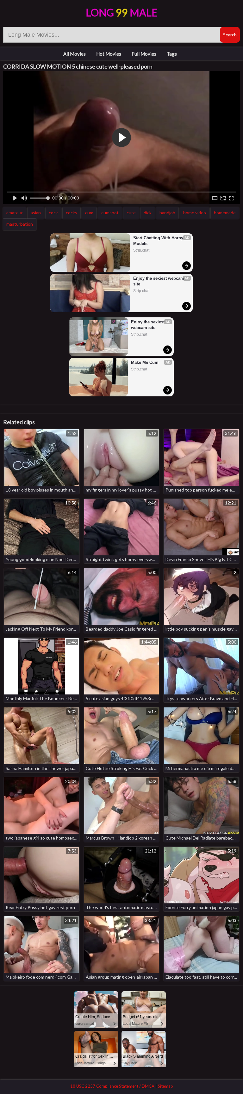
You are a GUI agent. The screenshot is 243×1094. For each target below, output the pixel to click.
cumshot (110, 212)
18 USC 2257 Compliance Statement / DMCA (112, 1086)
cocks (71, 212)
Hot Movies (108, 54)
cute (131, 212)
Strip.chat (141, 250)
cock (53, 212)
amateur (14, 212)
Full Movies (144, 54)
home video (194, 212)
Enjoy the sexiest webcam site (159, 281)
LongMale (122, 12)
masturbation (19, 224)
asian (36, 212)
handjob (167, 212)
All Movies (74, 54)
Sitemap (165, 1086)
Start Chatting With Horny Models (158, 240)
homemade (225, 212)
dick (148, 212)
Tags (172, 54)
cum (89, 212)
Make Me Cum (145, 362)
